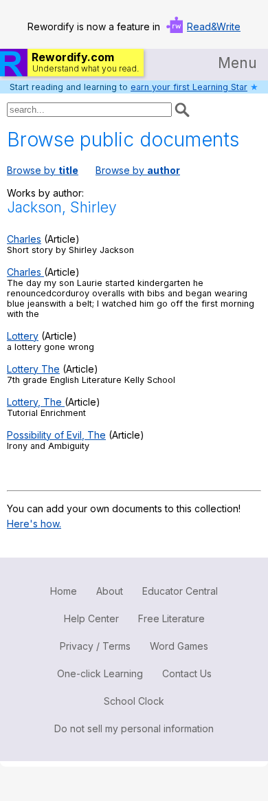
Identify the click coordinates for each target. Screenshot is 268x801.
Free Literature (171, 618)
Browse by (42, 170)
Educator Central (180, 591)
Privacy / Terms (95, 646)
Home (63, 591)
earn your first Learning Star (189, 87)
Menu (237, 63)
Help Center (91, 618)
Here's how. (34, 523)
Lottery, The (36, 402)
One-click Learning (100, 673)
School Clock (134, 701)
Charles (24, 239)
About (109, 591)
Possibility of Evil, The (56, 435)
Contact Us (187, 673)
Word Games (179, 646)
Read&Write (214, 26)
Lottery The (33, 369)
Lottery (22, 336)
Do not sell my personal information (134, 728)
